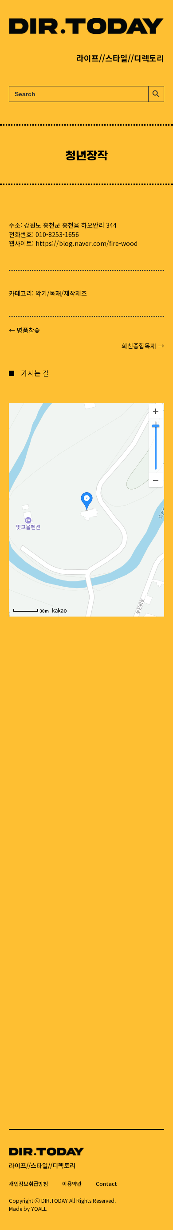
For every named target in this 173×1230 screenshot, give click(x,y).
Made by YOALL (28, 1208)
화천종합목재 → (143, 345)
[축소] (156, 480)
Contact (106, 1183)
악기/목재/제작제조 (61, 293)
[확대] (156, 411)
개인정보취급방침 (28, 1183)
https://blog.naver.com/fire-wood (86, 243)
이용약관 (72, 1183)
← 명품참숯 (24, 330)
